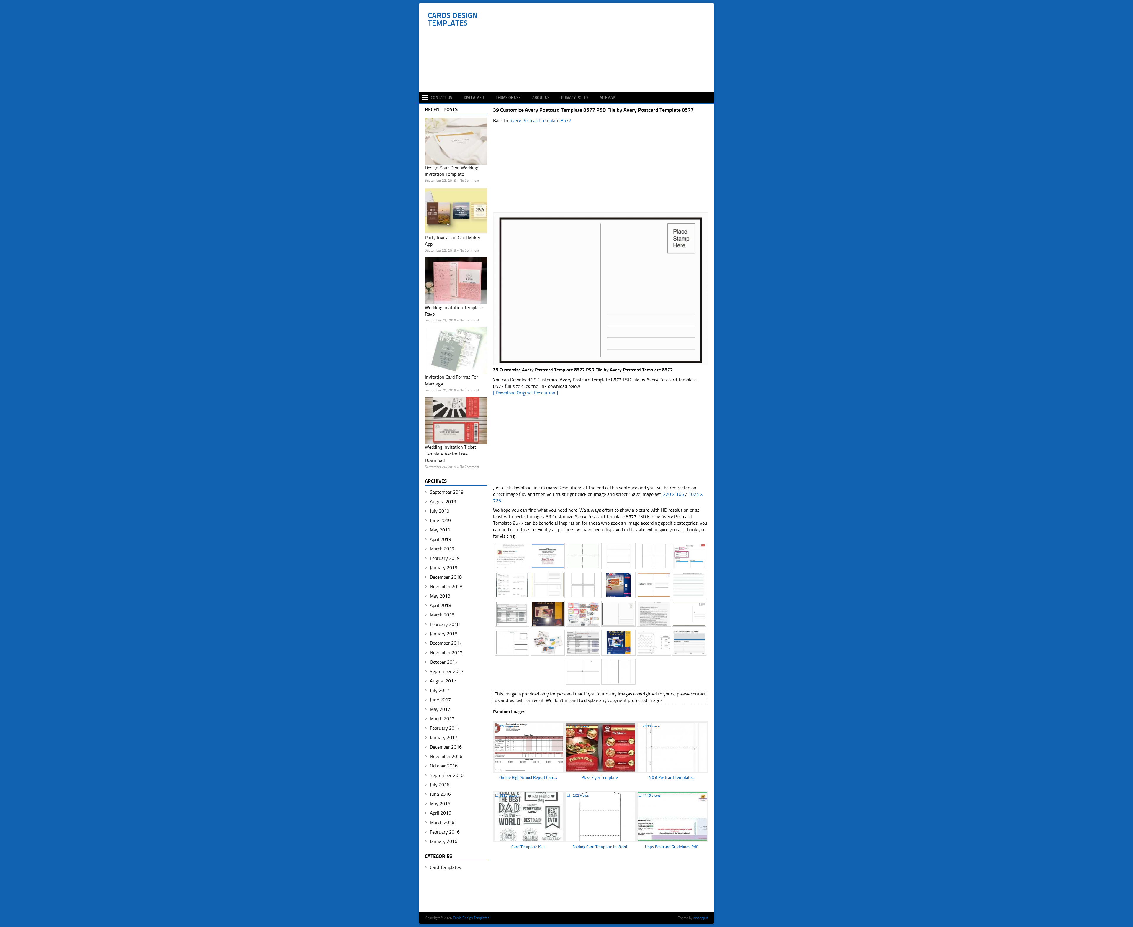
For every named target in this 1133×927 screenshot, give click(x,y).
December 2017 (446, 643)
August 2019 (443, 501)
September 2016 (447, 775)
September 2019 (447, 492)
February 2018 (445, 624)
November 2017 (446, 652)
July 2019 (439, 511)
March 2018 (442, 615)
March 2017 (442, 718)
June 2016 (440, 794)
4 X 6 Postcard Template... (671, 777)
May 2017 (440, 709)
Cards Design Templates (453, 19)
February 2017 (445, 728)
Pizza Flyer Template (600, 777)
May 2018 (440, 596)
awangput (700, 918)
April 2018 (440, 605)
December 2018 (446, 577)
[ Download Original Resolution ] (525, 393)
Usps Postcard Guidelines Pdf (671, 846)
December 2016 (446, 747)
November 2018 (446, 586)
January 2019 (443, 567)
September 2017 (447, 671)
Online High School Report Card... (528, 777)
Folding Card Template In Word (599, 846)
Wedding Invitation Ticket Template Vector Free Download (450, 453)
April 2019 (440, 539)
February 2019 (445, 558)
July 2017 (439, 690)
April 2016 (440, 813)
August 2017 (443, 681)
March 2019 (442, 549)
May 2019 (440, 530)
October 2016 (444, 766)
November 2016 (446, 756)
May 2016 (440, 803)
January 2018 (443, 633)
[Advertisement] (569, 74)
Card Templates (445, 867)
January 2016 (443, 841)
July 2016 (439, 784)
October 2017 (444, 662)
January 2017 (443, 737)
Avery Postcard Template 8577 (540, 120)
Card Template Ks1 (528, 846)
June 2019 (440, 520)
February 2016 (445, 832)
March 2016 (442, 822)
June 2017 (440, 700)
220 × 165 (673, 494)
